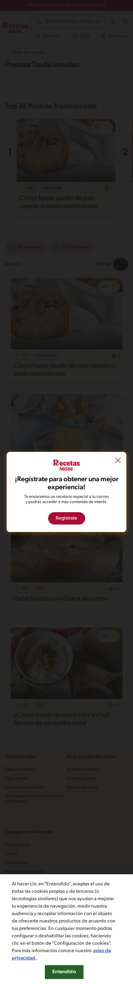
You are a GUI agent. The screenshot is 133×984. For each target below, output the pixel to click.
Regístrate (66, 518)
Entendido (63, 971)
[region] (66, 929)
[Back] (118, 461)
